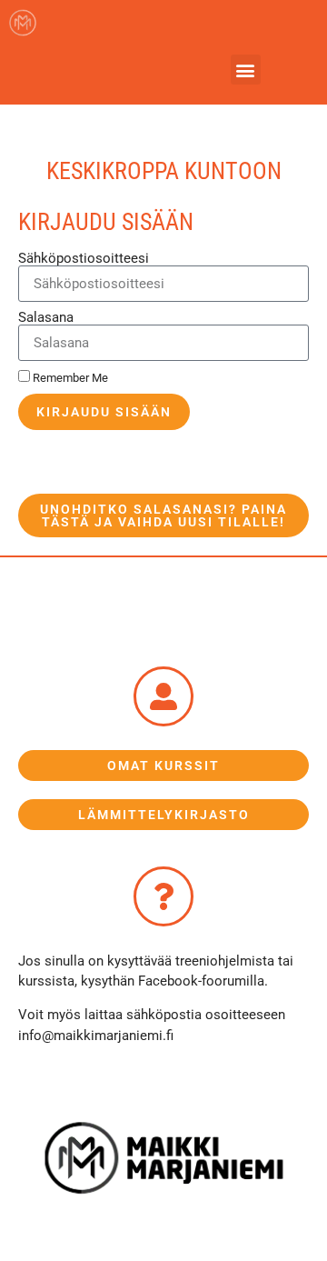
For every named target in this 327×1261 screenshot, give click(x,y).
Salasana (46, 318)
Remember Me (69, 378)
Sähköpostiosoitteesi (83, 258)
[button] (246, 70)
